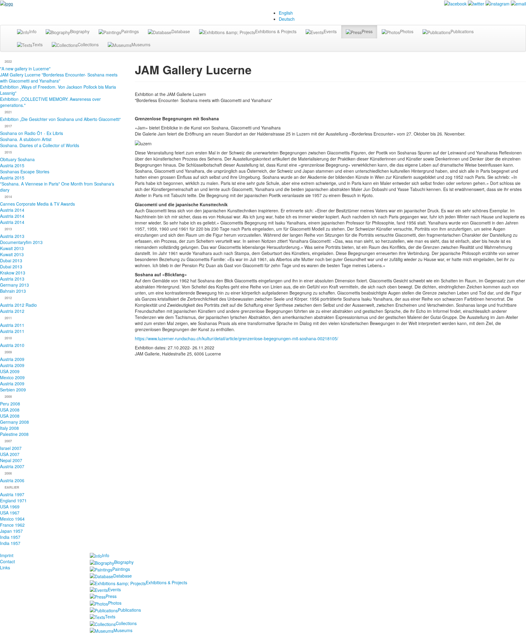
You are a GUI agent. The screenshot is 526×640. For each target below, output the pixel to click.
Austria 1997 (12, 494)
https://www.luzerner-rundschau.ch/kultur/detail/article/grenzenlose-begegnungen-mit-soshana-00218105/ (236, 338)
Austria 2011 (12, 325)
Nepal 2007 (11, 460)
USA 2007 (9, 454)
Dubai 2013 (11, 260)
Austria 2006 (12, 480)
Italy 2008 (9, 428)
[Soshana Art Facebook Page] (455, 3)
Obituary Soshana (17, 159)
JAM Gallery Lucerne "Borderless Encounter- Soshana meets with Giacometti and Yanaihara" (58, 78)
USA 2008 (9, 410)
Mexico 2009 (12, 377)
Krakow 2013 (12, 273)
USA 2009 (9, 371)
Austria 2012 (12, 311)
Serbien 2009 (13, 390)
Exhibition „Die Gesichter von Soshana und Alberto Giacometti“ (60, 119)
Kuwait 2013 (12, 248)
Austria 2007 (12, 466)
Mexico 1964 (12, 519)
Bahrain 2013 (13, 291)
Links (5, 567)
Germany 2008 (14, 422)
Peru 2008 (10, 404)
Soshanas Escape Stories (24, 171)
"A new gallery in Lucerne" (25, 68)
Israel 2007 (11, 448)
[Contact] (518, 3)
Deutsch (287, 19)
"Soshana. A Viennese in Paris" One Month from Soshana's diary (57, 187)
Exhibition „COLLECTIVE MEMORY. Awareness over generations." (50, 102)
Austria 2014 (12, 210)
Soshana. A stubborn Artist (25, 139)
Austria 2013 (12, 236)
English (286, 13)
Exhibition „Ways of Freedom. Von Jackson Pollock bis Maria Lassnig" (58, 90)
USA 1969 (9, 507)
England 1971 (13, 500)
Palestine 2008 (14, 434)
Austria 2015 (12, 165)
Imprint (6, 555)
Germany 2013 (14, 285)
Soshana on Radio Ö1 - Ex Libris (31, 133)
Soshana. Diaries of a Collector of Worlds (39, 145)
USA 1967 (9, 513)
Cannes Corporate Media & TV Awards (37, 204)
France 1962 (12, 525)
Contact (7, 561)
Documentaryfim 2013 (21, 242)
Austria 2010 (12, 345)
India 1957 (10, 537)
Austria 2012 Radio (18, 305)
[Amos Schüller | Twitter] (476, 3)
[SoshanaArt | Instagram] (498, 3)
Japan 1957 (11, 531)
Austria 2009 (12, 359)
